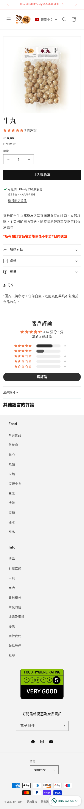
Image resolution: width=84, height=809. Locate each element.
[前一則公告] (8, 4)
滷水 (12, 522)
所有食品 (15, 435)
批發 (12, 655)
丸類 (12, 464)
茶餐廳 (13, 445)
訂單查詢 (15, 568)
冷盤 (12, 503)
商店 (12, 588)
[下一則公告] (76, 4)
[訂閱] (63, 726)
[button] (8, 19)
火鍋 (12, 474)
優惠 (12, 626)
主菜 (12, 493)
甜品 (12, 532)
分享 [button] (11, 285)
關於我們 (15, 636)
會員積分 (15, 597)
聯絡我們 (15, 646)
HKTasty (17, 801)
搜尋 (12, 559)
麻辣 (12, 513)
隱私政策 (46, 801)
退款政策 (32, 801)
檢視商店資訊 (17, 201)
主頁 (12, 578)
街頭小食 (15, 483)
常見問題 (15, 607)
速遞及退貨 (16, 617)
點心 (12, 454)
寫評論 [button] (42, 377)
